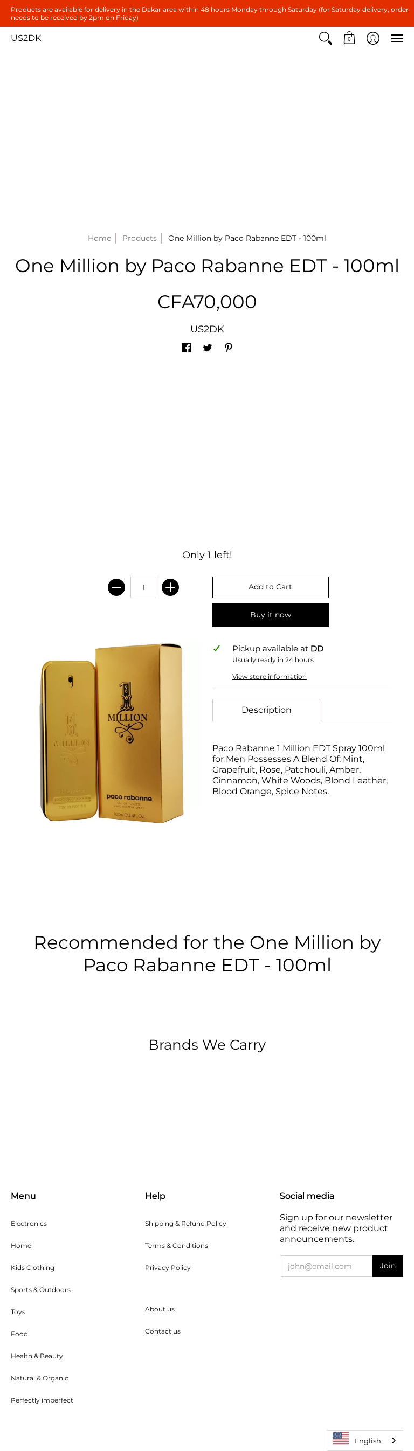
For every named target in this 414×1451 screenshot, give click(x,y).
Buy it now (270, 615)
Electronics (29, 1223)
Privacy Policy (168, 1267)
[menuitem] (325, 38)
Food (19, 1334)
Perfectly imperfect (42, 1400)
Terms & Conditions (176, 1245)
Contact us (163, 1331)
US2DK (26, 38)
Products (139, 238)
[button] (325, 38)
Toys (18, 1312)
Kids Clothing (32, 1267)
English (367, 1440)
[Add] (170, 587)
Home (99, 238)
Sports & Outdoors (41, 1290)
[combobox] (365, 1440)
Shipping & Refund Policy (185, 1223)
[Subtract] (116, 587)
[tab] (266, 710)
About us (160, 1309)
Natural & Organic (39, 1378)
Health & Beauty (37, 1356)
